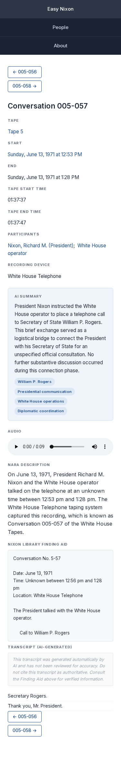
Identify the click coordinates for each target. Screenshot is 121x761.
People (60, 27)
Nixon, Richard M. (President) (41, 246)
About (60, 46)
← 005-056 (25, 71)
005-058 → (25, 86)
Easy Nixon (60, 9)
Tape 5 (15, 131)
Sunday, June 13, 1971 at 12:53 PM (45, 154)
